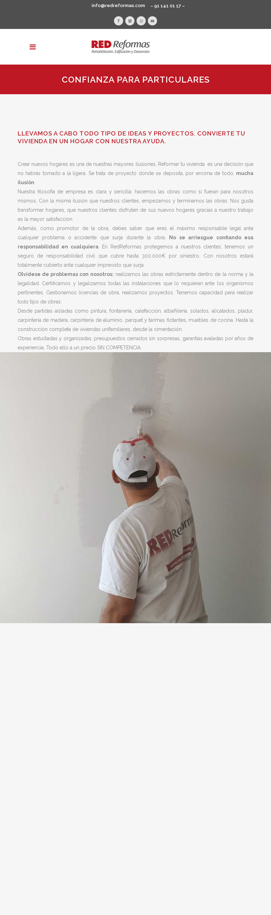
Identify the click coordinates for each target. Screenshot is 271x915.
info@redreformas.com (118, 5)
